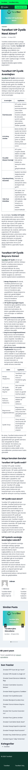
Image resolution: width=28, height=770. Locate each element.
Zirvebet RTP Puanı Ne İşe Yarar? (13, 670)
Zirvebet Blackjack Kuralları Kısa (13, 700)
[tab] (10, 641)
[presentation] (14, 618)
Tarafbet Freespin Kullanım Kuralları (23, 593)
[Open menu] (25, 2)
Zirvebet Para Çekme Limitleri (13, 718)
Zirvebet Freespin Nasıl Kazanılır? (14, 730)
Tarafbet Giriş (21, 7)
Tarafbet (4, 26)
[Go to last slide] (5, 626)
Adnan (4, 37)
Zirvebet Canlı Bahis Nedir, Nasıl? (14, 722)
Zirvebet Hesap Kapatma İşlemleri (14, 726)
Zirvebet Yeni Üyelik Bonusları (12, 696)
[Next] (22, 626)
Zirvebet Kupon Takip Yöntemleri (14, 739)
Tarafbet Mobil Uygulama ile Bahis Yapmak (6, 592)
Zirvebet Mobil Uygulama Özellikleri (14, 691)
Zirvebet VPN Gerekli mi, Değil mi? (14, 674)
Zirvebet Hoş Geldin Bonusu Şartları (14, 735)
